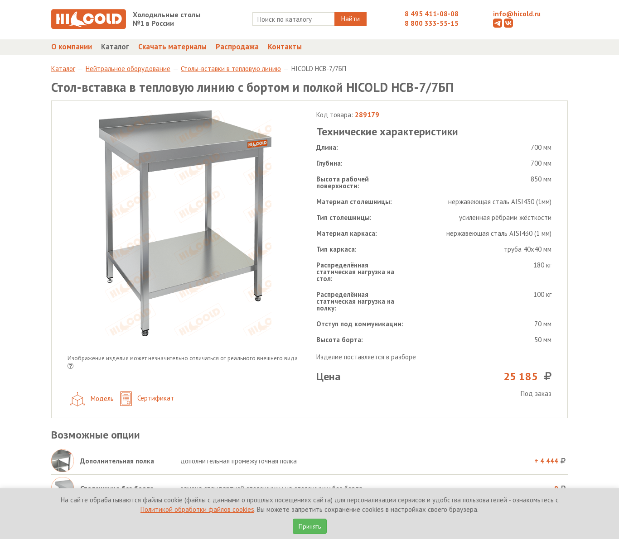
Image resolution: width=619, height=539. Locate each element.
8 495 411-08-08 (432, 14)
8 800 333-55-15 (432, 23)
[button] (70, 367)
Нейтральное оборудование (128, 68)
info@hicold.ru (517, 14)
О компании (71, 47)
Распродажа (237, 47)
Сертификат (154, 398)
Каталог (115, 47)
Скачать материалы (172, 47)
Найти (350, 18)
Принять (310, 526)
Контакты (285, 47)
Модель (101, 398)
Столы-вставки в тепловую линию (231, 68)
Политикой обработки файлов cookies (197, 509)
